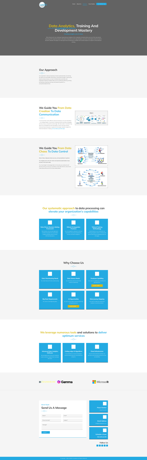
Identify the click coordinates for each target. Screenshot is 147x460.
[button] (40, 382)
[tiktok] (105, 445)
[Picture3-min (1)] (91, 115)
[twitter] (100, 445)
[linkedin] (107, 445)
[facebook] (97, 445)
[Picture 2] (91, 168)
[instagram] (102, 445)
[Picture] (91, 146)
